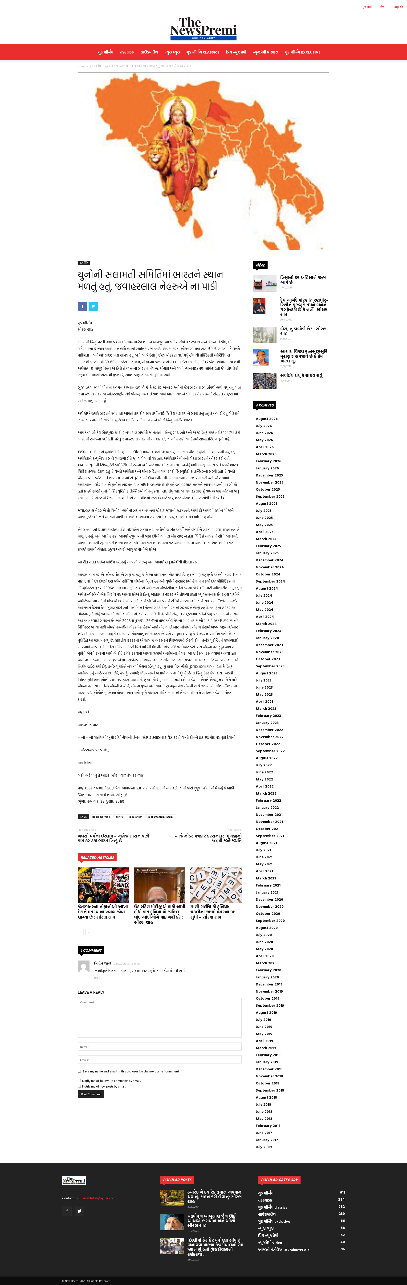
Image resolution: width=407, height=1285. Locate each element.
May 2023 (264, 694)
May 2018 (264, 1118)
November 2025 (269, 482)
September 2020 (270, 920)
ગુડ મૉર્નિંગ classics (203, 52)
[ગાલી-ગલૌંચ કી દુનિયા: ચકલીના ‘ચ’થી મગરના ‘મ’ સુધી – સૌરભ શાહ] (216, 885)
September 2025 (270, 496)
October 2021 (267, 828)
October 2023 (268, 659)
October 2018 (267, 1083)
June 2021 (264, 857)
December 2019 (269, 984)
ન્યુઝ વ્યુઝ (172, 52)
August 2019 (266, 1012)
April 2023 (264, 701)
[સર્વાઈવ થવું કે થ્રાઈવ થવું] (265, 381)
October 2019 (267, 998)
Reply (97, 978)
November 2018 (269, 1076)
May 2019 (264, 1033)
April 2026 (265, 447)
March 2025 (266, 539)
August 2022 (267, 758)
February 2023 (268, 715)
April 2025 (264, 531)
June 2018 (264, 1111)
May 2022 (264, 779)
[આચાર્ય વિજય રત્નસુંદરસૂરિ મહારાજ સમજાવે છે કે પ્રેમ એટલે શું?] (261, 357)
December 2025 (269, 475)
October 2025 (268, 489)
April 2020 (265, 956)
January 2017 (267, 1139)
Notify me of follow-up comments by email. (111, 1080)
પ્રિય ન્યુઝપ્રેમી (236, 52)
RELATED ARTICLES (97, 857)
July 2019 (263, 1019)
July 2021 (263, 850)
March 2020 (266, 963)
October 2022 (268, 744)
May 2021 (264, 864)
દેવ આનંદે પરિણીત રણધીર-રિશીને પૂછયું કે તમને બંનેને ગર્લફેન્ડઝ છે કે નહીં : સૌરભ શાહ (304, 307)
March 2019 (266, 1048)
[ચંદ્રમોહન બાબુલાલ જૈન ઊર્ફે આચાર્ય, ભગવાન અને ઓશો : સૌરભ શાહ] (172, 1222)
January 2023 (267, 722)
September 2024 (270, 581)
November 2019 (269, 991)
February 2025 (268, 546)
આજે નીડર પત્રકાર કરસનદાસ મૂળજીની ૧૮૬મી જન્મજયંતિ (208, 838)
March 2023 (266, 708)
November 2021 (269, 821)
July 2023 (264, 680)
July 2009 (264, 1147)
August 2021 (266, 843)
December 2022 (269, 729)
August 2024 (267, 588)
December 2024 (269, 560)
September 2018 (270, 1090)
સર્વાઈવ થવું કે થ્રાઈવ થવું (301, 375)
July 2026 (264, 425)
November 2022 (270, 736)
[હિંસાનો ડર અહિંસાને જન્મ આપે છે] (265, 283)
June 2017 (264, 1132)
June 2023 (264, 687)
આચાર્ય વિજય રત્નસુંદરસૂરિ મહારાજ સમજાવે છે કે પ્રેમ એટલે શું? (303, 356)
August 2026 (267, 418)
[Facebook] (67, 1211)
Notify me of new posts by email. (104, 1086)
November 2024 (270, 567)
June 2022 (264, 772)
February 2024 (268, 630)
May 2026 (264, 440)
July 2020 (264, 934)
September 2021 (270, 835)
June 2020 (264, 941)
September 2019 (270, 1005)
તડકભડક (127, 52)
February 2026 (268, 461)
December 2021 (269, 814)
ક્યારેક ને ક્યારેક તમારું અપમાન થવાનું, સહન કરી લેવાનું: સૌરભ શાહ (214, 1197)
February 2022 (268, 800)
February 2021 (268, 885)
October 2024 (268, 574)
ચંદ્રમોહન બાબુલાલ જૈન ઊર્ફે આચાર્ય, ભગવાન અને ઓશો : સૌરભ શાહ (212, 1221)
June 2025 (264, 517)
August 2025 (266, 503)
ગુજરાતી (367, 6)
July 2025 (264, 510)
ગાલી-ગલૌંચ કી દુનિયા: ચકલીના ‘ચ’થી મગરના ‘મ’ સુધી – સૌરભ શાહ (212, 911)
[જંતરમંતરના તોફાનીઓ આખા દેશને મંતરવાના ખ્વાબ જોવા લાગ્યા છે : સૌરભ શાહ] (103, 885)
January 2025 (267, 553)
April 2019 (264, 1040)
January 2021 (267, 892)
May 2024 (264, 609)
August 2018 (266, 1097)
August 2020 (267, 927)
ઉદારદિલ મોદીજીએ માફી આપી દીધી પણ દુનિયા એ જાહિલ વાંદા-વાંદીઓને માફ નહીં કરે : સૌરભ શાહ (159, 914)
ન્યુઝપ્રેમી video (265, 52)
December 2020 (269, 899)
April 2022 (265, 786)
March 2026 (266, 454)
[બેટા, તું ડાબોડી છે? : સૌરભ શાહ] (265, 335)
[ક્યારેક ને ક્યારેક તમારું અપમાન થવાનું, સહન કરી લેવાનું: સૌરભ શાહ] (172, 1198)
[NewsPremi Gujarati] (203, 28)
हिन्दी (382, 6)
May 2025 (264, 524)
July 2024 (264, 595)
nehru (119, 817)
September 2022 (270, 751)
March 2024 (266, 623)
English (398, 6)
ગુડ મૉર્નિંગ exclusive (303, 52)
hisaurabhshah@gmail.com (97, 1197)
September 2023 (270, 666)
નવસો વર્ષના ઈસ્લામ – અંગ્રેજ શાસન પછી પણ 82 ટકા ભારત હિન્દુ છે (113, 838)
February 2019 (268, 1055)
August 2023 (266, 673)
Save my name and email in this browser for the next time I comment (131, 1071)
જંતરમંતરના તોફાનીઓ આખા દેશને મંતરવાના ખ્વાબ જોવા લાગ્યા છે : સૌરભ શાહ (103, 911)
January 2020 (267, 977)
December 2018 (269, 1069)
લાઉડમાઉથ (149, 52)
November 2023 (269, 652)
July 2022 (264, 765)
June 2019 (264, 1026)
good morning (101, 817)
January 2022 (267, 807)
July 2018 (263, 1104)
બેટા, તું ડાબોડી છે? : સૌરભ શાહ (303, 331)
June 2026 (264, 432)
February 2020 (268, 970)
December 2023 (269, 645)
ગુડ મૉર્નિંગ (105, 52)
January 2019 (267, 1062)
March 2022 (266, 793)
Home (81, 66)
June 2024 (264, 602)
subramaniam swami (160, 817)
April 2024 (265, 616)
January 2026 (267, 468)
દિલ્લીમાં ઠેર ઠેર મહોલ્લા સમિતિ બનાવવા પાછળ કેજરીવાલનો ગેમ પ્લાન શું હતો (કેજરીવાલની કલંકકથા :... (215, 1247)
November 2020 (270, 906)
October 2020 (268, 913)
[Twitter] (79, 1211)
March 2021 (266, 878)
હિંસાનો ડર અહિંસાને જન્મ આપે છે (303, 279)
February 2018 (268, 1125)
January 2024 (267, 637)
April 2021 (264, 871)
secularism (135, 817)
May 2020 (264, 949)
